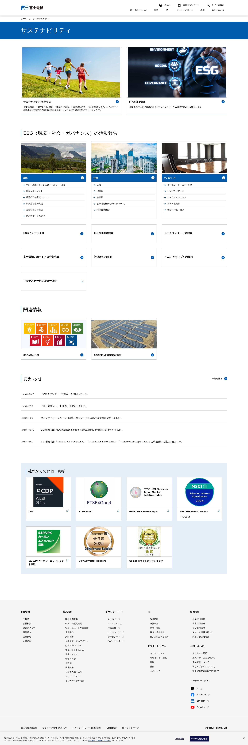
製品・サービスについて (203, 658)
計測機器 (69, 637)
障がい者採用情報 (200, 637)
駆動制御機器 (71, 619)
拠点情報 (27, 637)
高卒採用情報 (198, 628)
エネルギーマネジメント (76, 641)
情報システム (71, 654)
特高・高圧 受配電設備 (76, 628)
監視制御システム (73, 645)
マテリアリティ (157, 653)
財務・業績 (155, 628)
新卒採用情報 (198, 619)
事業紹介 (27, 632)
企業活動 (27, 641)
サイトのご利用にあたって (54, 728)
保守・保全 (70, 659)
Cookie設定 (111, 728)
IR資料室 (154, 623)
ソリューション (72, 676)
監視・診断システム (74, 650)
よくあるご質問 (199, 653)
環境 (152, 662)
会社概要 (27, 623)
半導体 (68, 663)
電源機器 (69, 632)
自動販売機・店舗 (73, 672)
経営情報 (154, 619)
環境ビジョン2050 (158, 658)
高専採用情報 (198, 623)
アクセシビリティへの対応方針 (86, 728)
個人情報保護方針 (29, 728)
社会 (152, 666)
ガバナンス (155, 671)
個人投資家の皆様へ (159, 637)
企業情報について (200, 662)
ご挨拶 (26, 619)
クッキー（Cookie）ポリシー (99, 740)
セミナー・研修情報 (74, 681)
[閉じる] (244, 738)
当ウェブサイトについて (203, 666)
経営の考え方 (29, 628)
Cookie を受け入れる (199, 739)
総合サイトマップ (130, 728)
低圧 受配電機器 (73, 623)
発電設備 (69, 667)
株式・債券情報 (157, 632)
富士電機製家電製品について (205, 671)
